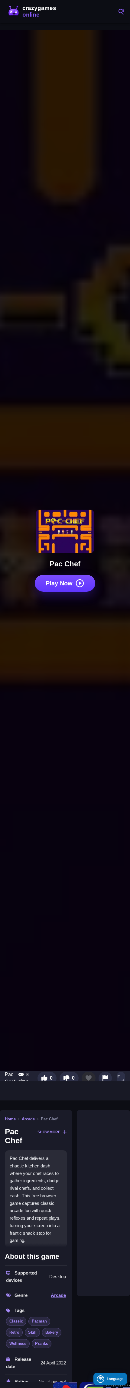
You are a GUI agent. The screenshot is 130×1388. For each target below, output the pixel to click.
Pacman (39, 1321)
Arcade (28, 1119)
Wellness (17, 1343)
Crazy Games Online (33, 11)
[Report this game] (105, 1078)
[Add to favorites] (89, 1078)
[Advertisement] (103, 1203)
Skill (32, 1332)
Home (10, 1119)
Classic (16, 1321)
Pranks (41, 1343)
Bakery (51, 1332)
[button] (121, 1078)
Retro (14, 1332)
